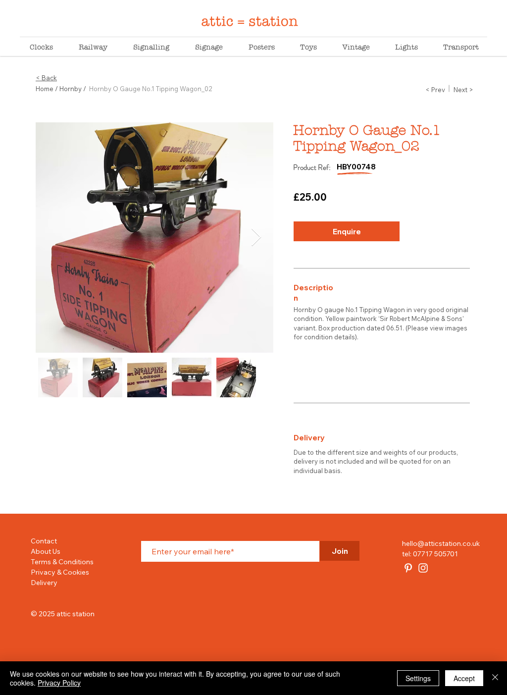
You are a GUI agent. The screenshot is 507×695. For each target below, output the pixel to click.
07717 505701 (435, 553)
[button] (347, 231)
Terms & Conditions (62, 561)
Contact (44, 540)
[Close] (495, 678)
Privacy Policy (59, 683)
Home (44, 89)
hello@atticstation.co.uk (441, 543)
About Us (45, 551)
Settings (418, 678)
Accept (464, 678)
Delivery (44, 582)
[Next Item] (256, 237)
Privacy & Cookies (60, 572)
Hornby (70, 89)
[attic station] (408, 568)
